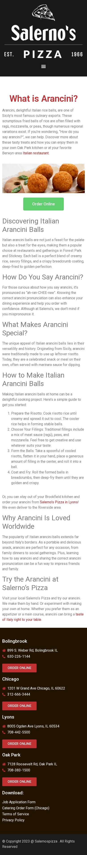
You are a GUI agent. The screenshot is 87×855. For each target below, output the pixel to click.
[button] (43, 66)
